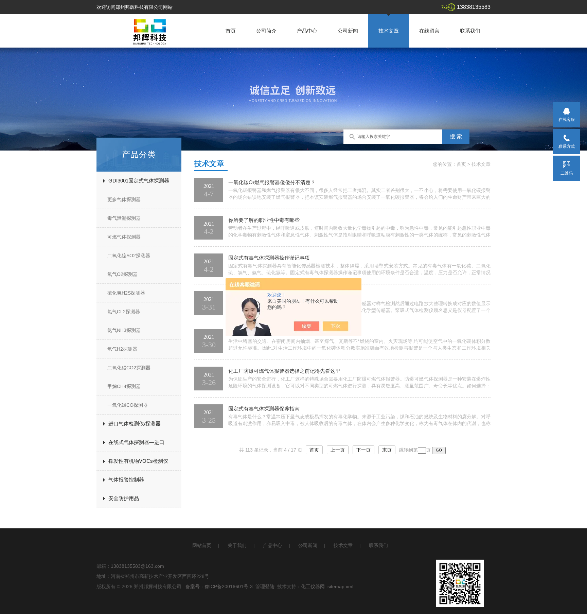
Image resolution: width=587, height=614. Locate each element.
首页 (231, 31)
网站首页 (201, 545)
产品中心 (307, 31)
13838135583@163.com (137, 566)
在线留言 (429, 31)
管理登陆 (264, 586)
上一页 (338, 450)
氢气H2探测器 (122, 349)
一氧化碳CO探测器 (127, 405)
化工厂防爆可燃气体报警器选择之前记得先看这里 (284, 371)
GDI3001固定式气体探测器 (138, 180)
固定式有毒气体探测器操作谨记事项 (269, 258)
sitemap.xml (340, 586)
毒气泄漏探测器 (124, 218)
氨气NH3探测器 (124, 330)
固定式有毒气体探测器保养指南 (264, 408)
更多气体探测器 (124, 199)
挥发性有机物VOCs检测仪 (138, 461)
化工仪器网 (313, 586)
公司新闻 (348, 31)
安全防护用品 (123, 498)
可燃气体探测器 (124, 237)
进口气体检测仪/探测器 (134, 423)
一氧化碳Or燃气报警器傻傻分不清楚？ (272, 182)
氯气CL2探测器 (123, 311)
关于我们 (237, 545)
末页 (387, 450)
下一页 (363, 450)
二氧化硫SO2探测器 (128, 255)
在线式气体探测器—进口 (136, 442)
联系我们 (470, 31)
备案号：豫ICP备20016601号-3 (219, 586)
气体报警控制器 (126, 480)
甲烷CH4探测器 (124, 386)
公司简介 (266, 31)
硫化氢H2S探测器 (126, 293)
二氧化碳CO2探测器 (128, 367)
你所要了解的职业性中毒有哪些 (264, 220)
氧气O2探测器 (122, 274)
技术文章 (388, 31)
